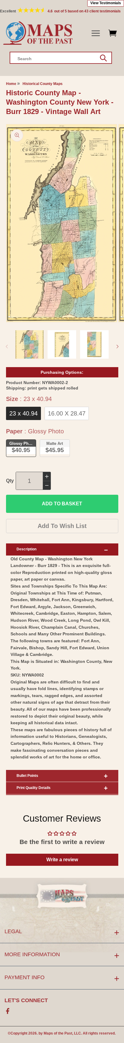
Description (26, 549)
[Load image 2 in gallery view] (62, 344)
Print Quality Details (34, 788)
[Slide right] (117, 346)
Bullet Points (27, 776)
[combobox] (61, 58)
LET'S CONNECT (26, 1000)
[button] (95, 33)
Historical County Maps (43, 84)
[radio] (23, 413)
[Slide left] (6, 346)
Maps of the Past (58, 1033)
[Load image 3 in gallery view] (94, 344)
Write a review (62, 859)
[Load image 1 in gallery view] (29, 344)
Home (11, 84)
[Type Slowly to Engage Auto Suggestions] (103, 58)
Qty (10, 480)
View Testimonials (105, 3)
